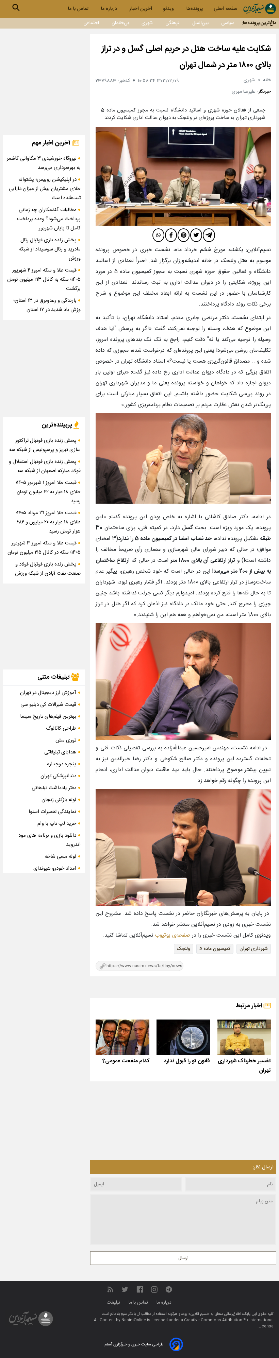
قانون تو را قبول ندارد (187, 1061)
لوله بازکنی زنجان (59, 800)
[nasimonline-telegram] (169, 1289)
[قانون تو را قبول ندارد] (183, 1037)
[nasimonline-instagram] (154, 1289)
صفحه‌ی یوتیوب (171, 935)
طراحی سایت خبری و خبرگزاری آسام (133, 1344)
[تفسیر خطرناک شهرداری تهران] (244, 1037)
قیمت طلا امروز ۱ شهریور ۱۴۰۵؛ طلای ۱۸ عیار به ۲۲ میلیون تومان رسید (48, 491)
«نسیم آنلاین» (198, 1314)
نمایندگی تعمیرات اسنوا (52, 811)
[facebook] (171, 235)
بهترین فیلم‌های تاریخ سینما (48, 716)
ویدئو (169, 9)
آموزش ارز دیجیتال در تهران (48, 693)
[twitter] (196, 235)
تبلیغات (113, 1303)
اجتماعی (91, 23)
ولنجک (183, 949)
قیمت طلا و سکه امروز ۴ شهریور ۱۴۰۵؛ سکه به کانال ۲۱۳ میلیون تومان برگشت (44, 279)
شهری (147, 23)
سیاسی (227, 23)
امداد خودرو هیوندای (54, 868)
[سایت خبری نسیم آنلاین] (259, 9)
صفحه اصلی (225, 9)
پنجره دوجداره (61, 764)
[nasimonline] (140, 1289)
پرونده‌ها (194, 9)
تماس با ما (79, 9)
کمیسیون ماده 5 (214, 949)
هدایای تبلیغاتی (60, 752)
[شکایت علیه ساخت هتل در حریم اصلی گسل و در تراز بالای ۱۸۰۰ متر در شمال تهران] (183, 176)
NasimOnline (133, 1320)
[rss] (110, 1289)
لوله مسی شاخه (60, 856)
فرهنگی (172, 23)
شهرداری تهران (254, 949)
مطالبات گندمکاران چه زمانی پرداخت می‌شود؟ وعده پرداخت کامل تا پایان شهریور (49, 219)
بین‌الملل (200, 23)
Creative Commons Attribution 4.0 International (229, 1320)
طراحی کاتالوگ (61, 728)
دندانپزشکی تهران (58, 776)
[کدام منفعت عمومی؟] (122, 1037)
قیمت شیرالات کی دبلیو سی (48, 704)
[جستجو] (16, 7)
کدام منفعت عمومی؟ (125, 1061)
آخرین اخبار (140, 9)
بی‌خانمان (120, 23)
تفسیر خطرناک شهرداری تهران (244, 1066)
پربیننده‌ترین (57, 425)
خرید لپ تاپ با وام (56, 823)
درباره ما (109, 9)
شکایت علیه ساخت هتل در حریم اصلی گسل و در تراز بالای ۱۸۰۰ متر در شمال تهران (186, 57)
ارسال (183, 1258)
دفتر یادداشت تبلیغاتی (54, 788)
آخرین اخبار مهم (52, 143)
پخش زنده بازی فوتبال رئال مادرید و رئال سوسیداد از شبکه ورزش (50, 249)
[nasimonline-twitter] (125, 1289)
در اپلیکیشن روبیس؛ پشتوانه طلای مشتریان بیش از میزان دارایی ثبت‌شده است (45, 188)
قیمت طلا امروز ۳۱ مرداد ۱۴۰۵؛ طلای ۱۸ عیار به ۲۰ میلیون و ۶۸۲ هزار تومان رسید (48, 522)
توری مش (65, 740)
